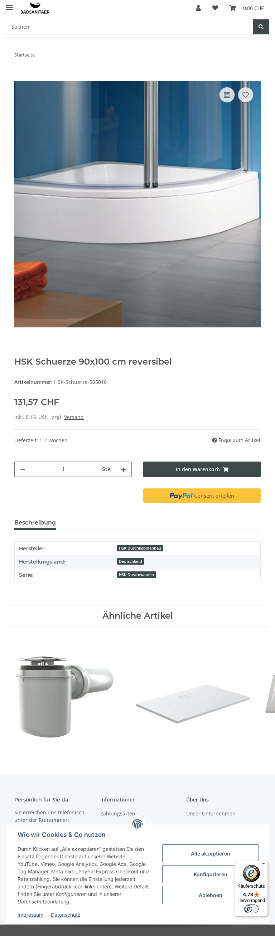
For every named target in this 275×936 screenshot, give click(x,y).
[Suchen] (261, 26)
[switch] (251, 909)
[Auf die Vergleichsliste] (227, 95)
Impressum (30, 915)
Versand (74, 417)
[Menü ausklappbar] (9, 4)
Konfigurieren (210, 874)
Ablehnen (210, 895)
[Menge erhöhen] (123, 469)
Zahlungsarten (117, 813)
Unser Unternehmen (211, 813)
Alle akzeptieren (210, 853)
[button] (198, 8)
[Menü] (263, 865)
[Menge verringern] (22, 469)
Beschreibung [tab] (35, 522)
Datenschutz (66, 915)
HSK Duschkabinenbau (140, 548)
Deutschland (130, 561)
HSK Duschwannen (136, 574)
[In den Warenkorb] (20, 77)
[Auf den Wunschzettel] (246, 95)
